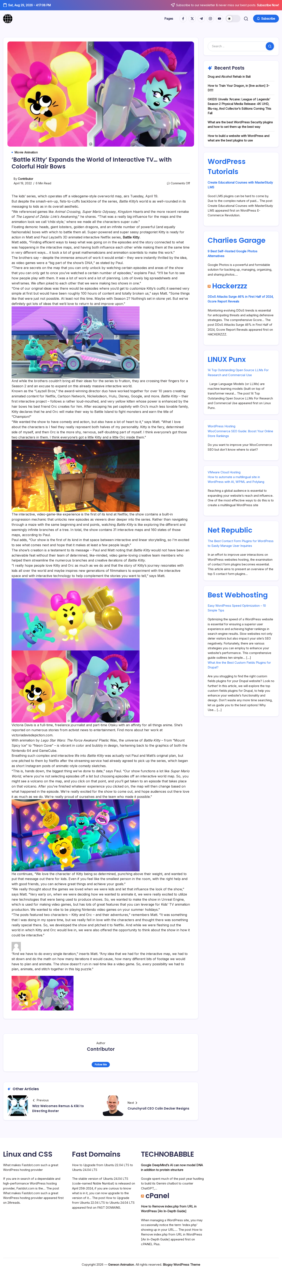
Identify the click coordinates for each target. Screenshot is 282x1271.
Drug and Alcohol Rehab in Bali (229, 76)
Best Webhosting (238, 595)
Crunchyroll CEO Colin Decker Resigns (158, 1108)
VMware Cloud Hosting (224, 472)
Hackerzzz (229, 286)
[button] (233, 18)
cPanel (157, 1196)
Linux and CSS (27, 1154)
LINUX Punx (227, 359)
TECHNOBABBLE (167, 1154)
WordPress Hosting (221, 426)
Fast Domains (96, 1154)
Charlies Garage (236, 240)
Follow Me (101, 1064)
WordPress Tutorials (227, 166)
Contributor (25, 178)
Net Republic (230, 530)
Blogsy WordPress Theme (181, 1264)
